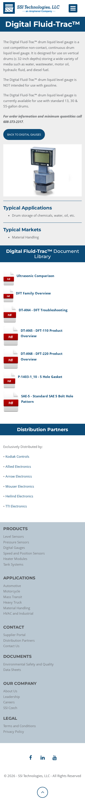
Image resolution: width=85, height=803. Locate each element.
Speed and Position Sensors (24, 553)
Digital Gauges (14, 547)
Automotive (12, 586)
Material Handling (16, 608)
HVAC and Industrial (18, 613)
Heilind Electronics (19, 496)
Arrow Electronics (18, 476)
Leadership (11, 696)
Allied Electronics (18, 466)
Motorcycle (11, 591)
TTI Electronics (16, 506)
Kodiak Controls (17, 456)
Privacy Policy (13, 731)
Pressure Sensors (16, 542)
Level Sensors (13, 536)
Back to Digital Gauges (24, 134)
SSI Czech (10, 708)
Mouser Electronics (19, 486)
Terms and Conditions (19, 726)
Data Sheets (12, 669)
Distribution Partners (19, 640)
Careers (9, 702)
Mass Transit (12, 597)
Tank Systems (13, 564)
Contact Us (11, 646)
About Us (10, 691)
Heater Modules (15, 558)
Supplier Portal (14, 635)
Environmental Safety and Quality (28, 664)
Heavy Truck (12, 602)
